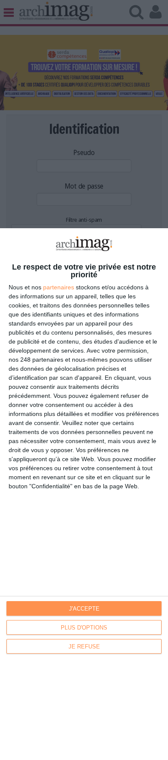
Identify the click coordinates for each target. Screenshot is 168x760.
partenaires (58, 287)
